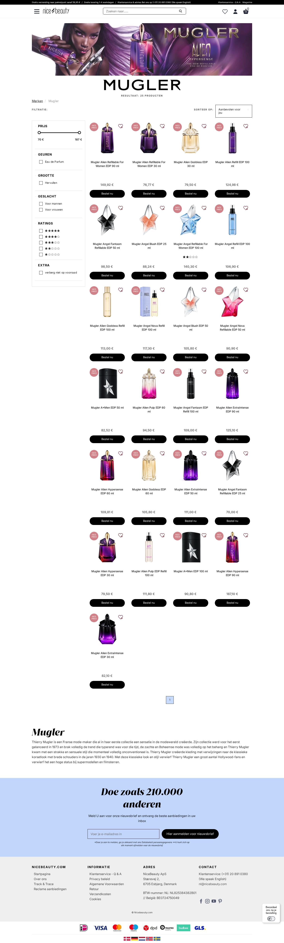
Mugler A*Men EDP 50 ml (107, 407)
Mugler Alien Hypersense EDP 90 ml (232, 573)
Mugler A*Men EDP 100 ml (191, 571)
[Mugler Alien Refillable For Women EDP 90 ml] (107, 138)
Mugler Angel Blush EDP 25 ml (149, 245)
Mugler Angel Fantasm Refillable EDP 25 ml (232, 491)
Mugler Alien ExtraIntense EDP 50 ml (190, 491)
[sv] (157, 938)
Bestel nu (107, 193)
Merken (37, 101)
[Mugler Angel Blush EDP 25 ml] (148, 219)
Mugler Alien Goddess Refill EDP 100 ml (107, 327)
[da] (127, 938)
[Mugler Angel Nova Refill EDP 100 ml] (148, 301)
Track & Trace (44, 884)
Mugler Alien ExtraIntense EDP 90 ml (232, 409)
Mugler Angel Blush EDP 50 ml (190, 327)
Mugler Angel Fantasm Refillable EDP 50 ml (107, 245)
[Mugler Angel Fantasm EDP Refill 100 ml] (190, 383)
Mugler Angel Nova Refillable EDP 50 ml (232, 327)
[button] (234, 111)
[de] (135, 938)
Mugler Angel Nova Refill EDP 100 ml (149, 327)
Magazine (247, 2)
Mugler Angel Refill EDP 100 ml (232, 245)
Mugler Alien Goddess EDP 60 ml (149, 491)
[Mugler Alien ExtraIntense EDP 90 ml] (232, 383)
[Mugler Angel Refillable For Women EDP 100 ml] (190, 219)
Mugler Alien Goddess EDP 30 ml (191, 164)
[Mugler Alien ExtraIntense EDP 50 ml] (190, 465)
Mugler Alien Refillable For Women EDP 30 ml (149, 164)
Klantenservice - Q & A (229, 2)
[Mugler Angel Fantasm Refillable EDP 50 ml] (107, 219)
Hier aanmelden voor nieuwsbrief (190, 834)
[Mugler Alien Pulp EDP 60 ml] (148, 383)
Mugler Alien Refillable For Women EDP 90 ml (107, 164)
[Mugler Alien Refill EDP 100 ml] (232, 138)
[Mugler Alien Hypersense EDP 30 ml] (107, 547)
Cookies (95, 899)
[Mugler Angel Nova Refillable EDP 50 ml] (232, 301)
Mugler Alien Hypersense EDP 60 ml (107, 491)
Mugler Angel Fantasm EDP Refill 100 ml (190, 409)
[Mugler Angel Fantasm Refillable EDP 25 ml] (232, 465)
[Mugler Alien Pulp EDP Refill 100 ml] (148, 547)
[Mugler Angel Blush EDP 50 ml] (190, 301)
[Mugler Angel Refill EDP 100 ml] (232, 219)
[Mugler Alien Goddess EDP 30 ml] (190, 138)
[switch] (271, 918)
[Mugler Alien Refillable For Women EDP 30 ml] (148, 138)
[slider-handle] (39, 132)
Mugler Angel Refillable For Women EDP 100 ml (191, 245)
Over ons (40, 879)
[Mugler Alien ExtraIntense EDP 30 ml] (107, 629)
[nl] (142, 938)
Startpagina (42, 874)
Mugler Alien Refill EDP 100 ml (232, 164)
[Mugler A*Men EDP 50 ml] (107, 383)
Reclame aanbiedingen (50, 889)
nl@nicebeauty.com (213, 884)
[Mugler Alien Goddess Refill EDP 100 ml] (107, 301)
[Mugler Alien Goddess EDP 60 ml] (149, 465)
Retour (94, 889)
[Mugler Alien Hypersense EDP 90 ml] (232, 547)
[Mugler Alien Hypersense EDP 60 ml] (107, 465)
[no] (150, 938)
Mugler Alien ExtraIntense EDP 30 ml (107, 655)
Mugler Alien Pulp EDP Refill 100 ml (149, 573)
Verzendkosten (100, 894)
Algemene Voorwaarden (106, 884)
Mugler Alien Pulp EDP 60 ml (149, 409)
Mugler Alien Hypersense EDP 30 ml (107, 573)
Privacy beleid (99, 879)
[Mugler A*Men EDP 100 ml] (190, 547)
